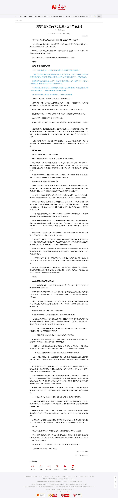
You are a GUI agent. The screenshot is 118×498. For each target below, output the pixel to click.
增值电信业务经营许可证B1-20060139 (57, 484)
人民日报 (32, 469)
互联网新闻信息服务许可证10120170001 (39, 484)
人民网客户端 (76, 16)
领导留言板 (57, 469)
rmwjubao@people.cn (77, 481)
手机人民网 (48, 469)
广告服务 (52, 476)
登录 (100, 16)
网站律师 (81, 476)
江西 (21, 20)
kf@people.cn (46, 481)
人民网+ (41, 469)
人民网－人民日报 (66, 34)
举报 (87, 16)
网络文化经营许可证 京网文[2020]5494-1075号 (49, 486)
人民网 (17, 20)
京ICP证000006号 (78, 486)
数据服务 (69, 476)
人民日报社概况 (27, 476)
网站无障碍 (82, 16)
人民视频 (65, 469)
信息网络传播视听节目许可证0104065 (30, 486)
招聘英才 (47, 476)
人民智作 (73, 469)
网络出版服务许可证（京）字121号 (66, 486)
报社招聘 (41, 476)
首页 (16, 16)
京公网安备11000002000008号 (89, 486)
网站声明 (75, 476)
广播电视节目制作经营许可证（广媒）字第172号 (76, 484)
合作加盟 (58, 476)
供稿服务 (64, 476)
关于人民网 (35, 476)
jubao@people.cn (72, 478)
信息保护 (86, 476)
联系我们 (92, 476)
